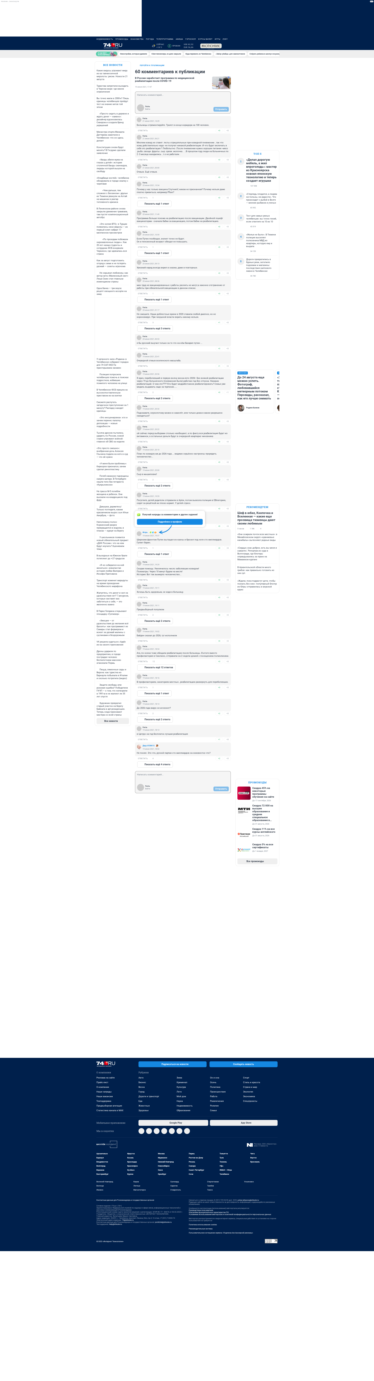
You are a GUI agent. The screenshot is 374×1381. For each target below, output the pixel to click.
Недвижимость (104, 39)
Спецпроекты (250, 1101)
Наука (180, 1101)
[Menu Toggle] (98, 46)
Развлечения (217, 1101)
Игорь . (145, 532)
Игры (217, 39)
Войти (147, 109)
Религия (214, 1105)
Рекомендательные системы (201, 1229)
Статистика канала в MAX (109, 1110)
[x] (172, 1131)
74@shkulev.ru (128, 1220)
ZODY (225, 39)
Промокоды (121, 39)
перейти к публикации (152, 65)
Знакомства (137, 39)
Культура (181, 1087)
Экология (248, 1091)
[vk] (149, 1131)
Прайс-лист (102, 1082)
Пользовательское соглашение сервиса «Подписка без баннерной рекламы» (221, 1233)
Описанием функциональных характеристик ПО (209, 1212)
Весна (141, 1087)
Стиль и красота (251, 1082)
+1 (219, 322)
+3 (219, 661)
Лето (179, 1091)
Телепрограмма (164, 39)
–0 (227, 130)
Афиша (179, 39)
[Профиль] (275, 46)
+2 (219, 713)
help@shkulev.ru (115, 1224)
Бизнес (142, 1082)
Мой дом (181, 1096)
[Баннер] (106, 53)
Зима (179, 1077)
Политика (215, 1087)
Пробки (174, 46)
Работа (213, 1096)
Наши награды (104, 1091)
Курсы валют (205, 39)
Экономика (249, 1096)
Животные (144, 1105)
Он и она (214, 1077)
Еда (140, 1101)
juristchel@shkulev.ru (163, 1222)
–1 (227, 392)
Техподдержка (103, 1101)
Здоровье (143, 1110)
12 (154, 661)
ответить (143, 131)
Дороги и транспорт (148, 1096)
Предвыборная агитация (109, 1105)
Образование (183, 1110)
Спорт (246, 1077)
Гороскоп (190, 39)
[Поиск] (261, 46)
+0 (219, 130)
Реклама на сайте (105, 1077)
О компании (102, 1087)
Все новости (112, 65)
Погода (150, 39)
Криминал (182, 1082)
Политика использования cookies (203, 1225)
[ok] (157, 1131)
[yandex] (187, 1131)
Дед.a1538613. (149, 746)
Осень (213, 1082)
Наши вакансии (104, 1096)
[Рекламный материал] (211, 46)
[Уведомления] (268, 46)
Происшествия (218, 1091)
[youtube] (179, 1131)
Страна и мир (250, 1087)
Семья (213, 1110)
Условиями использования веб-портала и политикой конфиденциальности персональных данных (230, 1214)
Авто (141, 1077)
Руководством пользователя (201, 1210)
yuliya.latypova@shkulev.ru (248, 1200)
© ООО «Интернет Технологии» (110, 1241)
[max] (164, 1131)
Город (141, 1091)
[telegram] (141, 1131)
